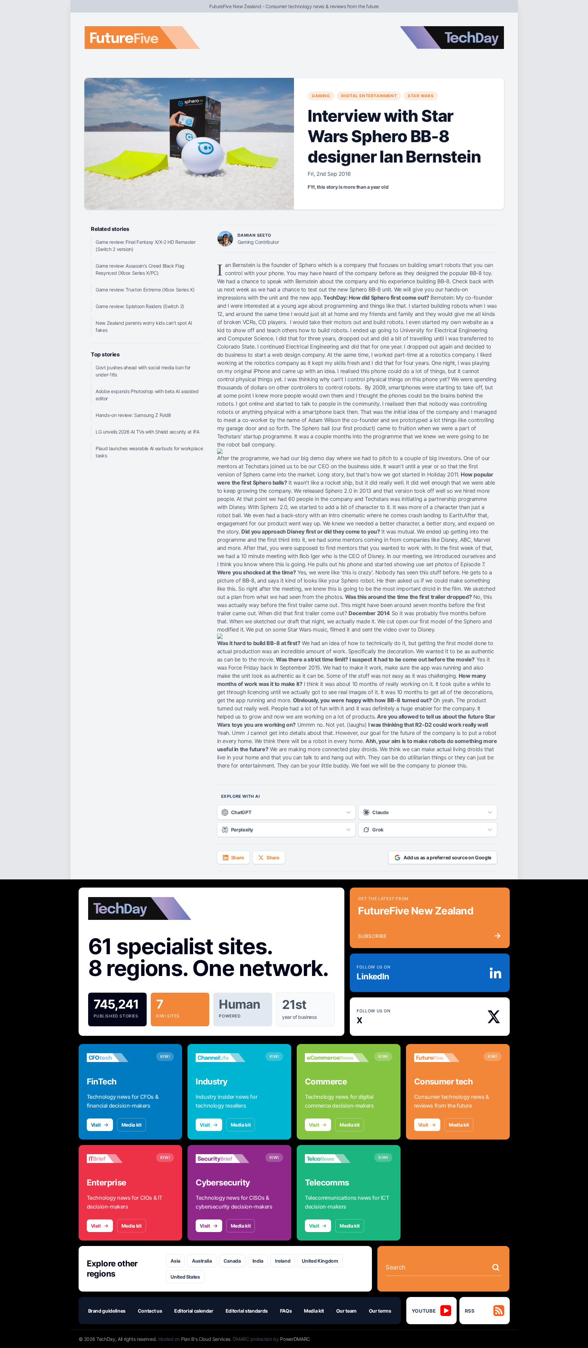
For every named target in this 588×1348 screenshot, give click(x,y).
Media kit (131, 1125)
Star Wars (421, 95)
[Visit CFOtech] (119, 1057)
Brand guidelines (107, 1311)
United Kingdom (320, 1261)
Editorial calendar (193, 1311)
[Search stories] (495, 1267)
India (257, 1261)
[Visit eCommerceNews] (337, 1057)
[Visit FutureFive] (446, 1057)
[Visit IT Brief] (119, 1158)
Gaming (321, 95)
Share (237, 857)
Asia (175, 1261)
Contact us (150, 1311)
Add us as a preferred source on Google (447, 857)
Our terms (380, 1311)
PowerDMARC (295, 1339)
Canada (232, 1261)
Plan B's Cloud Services (205, 1339)
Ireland (283, 1261)
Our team (346, 1311)
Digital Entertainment (369, 95)
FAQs (286, 1311)
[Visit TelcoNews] (337, 1158)
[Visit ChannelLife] (228, 1057)
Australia (202, 1261)
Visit (96, 1125)
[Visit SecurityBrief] (228, 1158)
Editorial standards (247, 1311)
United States (185, 1277)
